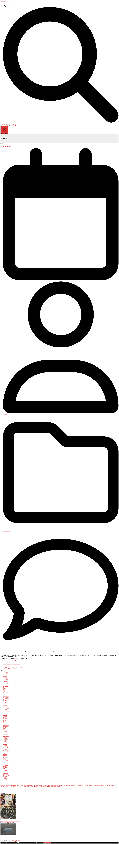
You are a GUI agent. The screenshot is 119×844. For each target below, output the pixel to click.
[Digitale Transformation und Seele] (8, 834)
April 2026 (5, 677)
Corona (21, 785)
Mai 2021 (5, 742)
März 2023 (5, 718)
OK (44, 842)
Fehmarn (36, 785)
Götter (50, 785)
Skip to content (3, 1)
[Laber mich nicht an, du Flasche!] (7, 822)
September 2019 (6, 765)
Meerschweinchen (106, 785)
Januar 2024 (5, 707)
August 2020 (5, 752)
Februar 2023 (5, 719)
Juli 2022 (5, 727)
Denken (25, 785)
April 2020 (5, 757)
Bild (1, 785)
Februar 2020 (5, 759)
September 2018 (6, 778)
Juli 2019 (5, 767)
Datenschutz (17, 840)
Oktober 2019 (5, 764)
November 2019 (6, 763)
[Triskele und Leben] (8, 818)
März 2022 (5, 731)
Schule (21, 786)
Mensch (2, 786)
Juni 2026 (5, 674)
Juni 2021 (5, 741)
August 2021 (5, 739)
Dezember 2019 (6, 761)
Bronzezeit (12, 785)
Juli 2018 (5, 780)
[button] (8, 124)
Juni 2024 (5, 701)
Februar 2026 (5, 679)
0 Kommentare (6, 647)
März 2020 (5, 758)
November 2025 (6, 682)
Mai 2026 (5, 676)
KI (63, 785)
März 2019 (5, 771)
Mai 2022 (5, 729)
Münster (5, 786)
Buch (15, 785)
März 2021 (5, 745)
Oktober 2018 (5, 777)
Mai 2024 (5, 702)
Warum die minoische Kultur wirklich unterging (12, 667)
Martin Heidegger (97, 785)
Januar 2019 (5, 774)
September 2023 (6, 711)
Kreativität (77, 785)
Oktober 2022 (5, 724)
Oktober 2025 (5, 683)
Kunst (80, 785)
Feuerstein (41, 785)
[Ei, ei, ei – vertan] (2, 143)
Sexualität (25, 786)
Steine (33, 786)
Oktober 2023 (5, 710)
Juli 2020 (5, 754)
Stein (31, 786)
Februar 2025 (5, 692)
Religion (18, 786)
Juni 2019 (5, 768)
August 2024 (5, 699)
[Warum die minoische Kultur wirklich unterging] (10, 821)
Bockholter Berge (5, 785)
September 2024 (6, 698)
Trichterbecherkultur (43, 786)
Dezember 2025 (6, 681)
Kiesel (65, 785)
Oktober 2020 (5, 750)
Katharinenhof (60, 785)
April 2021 (5, 744)
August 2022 (5, 726)
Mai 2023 (5, 716)
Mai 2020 (5, 756)
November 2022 (6, 722)
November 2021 (6, 736)
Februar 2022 (5, 732)
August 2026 (5, 672)
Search (1, 125)
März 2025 (5, 691)
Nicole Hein (5, 414)
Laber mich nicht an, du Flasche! (9, 668)
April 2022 (5, 730)
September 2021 (6, 738)
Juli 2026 (5, 673)
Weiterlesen (48, 842)
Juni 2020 (5, 755)
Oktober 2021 (5, 737)
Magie (92, 785)
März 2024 (5, 705)
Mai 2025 (5, 689)
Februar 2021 (5, 746)
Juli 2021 (5, 740)
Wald (48, 786)
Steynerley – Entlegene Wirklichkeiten (9, 2)
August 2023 (5, 712)
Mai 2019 (5, 769)
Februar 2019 (5, 773)
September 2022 (6, 725)
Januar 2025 (5, 693)
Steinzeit (36, 786)
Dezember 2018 (6, 775)
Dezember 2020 (6, 748)
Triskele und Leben (7, 665)
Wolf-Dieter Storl (52, 786)
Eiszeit (28, 785)
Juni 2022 (5, 728)
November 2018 (6, 776)
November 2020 (6, 749)
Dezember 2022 (6, 721)
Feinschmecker (6, 666)
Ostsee (14, 786)
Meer (102, 785)
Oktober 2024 (5, 697)
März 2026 (5, 678)
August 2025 (5, 686)
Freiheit (44, 785)
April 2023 (5, 717)
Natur (8, 531)
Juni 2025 (5, 688)
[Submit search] (15, 125)
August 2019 (5, 766)
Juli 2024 (5, 700)
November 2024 (6, 696)
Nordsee (11, 786)
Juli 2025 (5, 687)
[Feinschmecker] (3, 820)
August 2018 (5, 779)
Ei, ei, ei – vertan (5, 146)
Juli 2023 (5, 713)
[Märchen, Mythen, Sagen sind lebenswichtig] (8, 806)
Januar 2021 (5, 747)
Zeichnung (58, 786)
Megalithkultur (113, 785)
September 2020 (6, 751)
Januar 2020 (5, 760)
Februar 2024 (5, 706)
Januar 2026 (5, 680)
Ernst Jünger (32, 785)
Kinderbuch (72, 785)
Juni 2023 (5, 715)
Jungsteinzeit (54, 785)
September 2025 (6, 684)
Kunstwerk (84, 785)
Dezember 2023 (6, 708)
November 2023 (6, 709)
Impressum (12, 840)
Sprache (28, 786)
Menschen (5, 531)
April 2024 (5, 703)
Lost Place (89, 785)
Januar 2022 (5, 734)
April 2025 (5, 690)
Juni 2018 (5, 781)
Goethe (47, 785)
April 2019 (5, 770)
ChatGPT (18, 785)
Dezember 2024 (6, 695)
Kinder (68, 785)
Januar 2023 (5, 720)
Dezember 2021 (6, 735)
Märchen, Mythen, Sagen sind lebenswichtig (11, 664)
